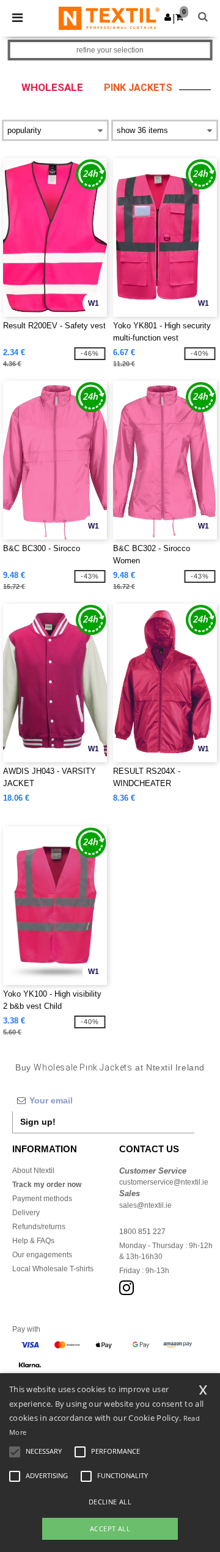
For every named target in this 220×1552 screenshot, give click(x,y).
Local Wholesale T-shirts (53, 1269)
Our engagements (42, 1255)
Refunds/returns (38, 1226)
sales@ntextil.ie (145, 1205)
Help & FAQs (33, 1240)
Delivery (26, 1212)
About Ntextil (33, 1170)
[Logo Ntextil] (109, 18)
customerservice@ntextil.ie (163, 1182)
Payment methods (42, 1198)
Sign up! (38, 1122)
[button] (167, 17)
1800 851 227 (142, 1231)
